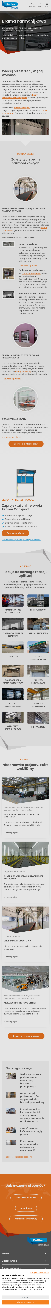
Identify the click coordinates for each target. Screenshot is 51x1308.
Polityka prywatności (39, 1272)
